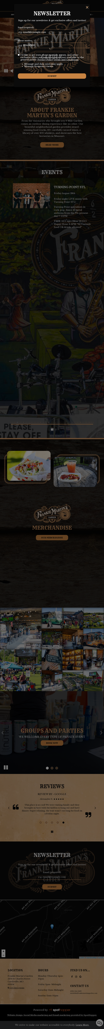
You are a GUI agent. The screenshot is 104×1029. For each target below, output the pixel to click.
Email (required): (26, 27)
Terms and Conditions (66, 59)
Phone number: (25, 40)
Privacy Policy (45, 59)
